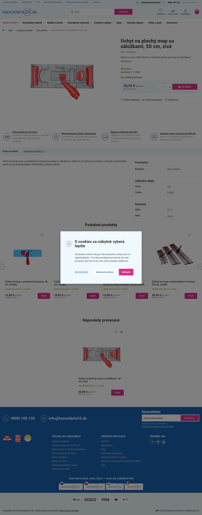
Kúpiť (117, 392)
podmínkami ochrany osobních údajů (158, 426)
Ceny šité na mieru (61, 469)
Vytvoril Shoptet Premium (171, 510)
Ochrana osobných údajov (77, 2)
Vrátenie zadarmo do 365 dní (66, 445)
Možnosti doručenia (133, 77)
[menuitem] (10, 23)
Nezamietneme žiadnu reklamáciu (79, 133)
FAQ (37, 2)
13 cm (170, 216)
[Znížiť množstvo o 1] (160, 87)
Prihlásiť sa (190, 418)
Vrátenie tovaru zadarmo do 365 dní (178, 133)
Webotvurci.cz (192, 510)
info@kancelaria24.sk (67, 418)
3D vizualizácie (59, 457)
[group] (27, 267)
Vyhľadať (123, 12)
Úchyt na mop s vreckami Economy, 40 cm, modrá (26, 283)
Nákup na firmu (59, 461)
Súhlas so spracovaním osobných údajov (121, 461)
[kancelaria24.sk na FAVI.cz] (7, 439)
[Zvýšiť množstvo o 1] (170, 87)
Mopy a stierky (173, 169)
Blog (103, 449)
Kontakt (96, 2)
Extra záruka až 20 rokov (24, 132)
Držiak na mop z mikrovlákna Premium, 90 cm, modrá (174, 283)
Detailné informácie (160, 61)
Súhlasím (126, 272)
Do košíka (186, 86)
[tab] (10, 151)
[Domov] (3, 30)
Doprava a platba (10, 2)
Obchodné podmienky (52, 2)
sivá (169, 186)
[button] (27, 293)
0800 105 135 (23, 418)
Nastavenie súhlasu (104, 272)
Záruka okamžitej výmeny (64, 465)
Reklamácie (27, 2)
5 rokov (170, 192)
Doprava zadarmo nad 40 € (124, 132)
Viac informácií (81, 272)
